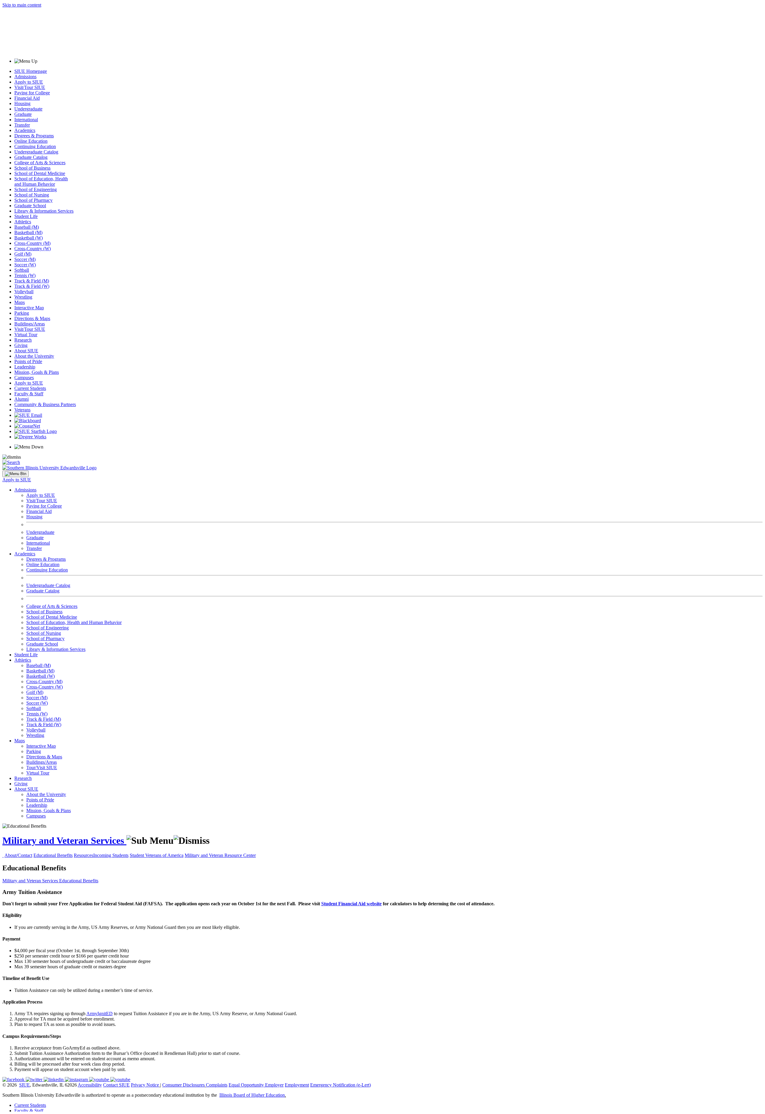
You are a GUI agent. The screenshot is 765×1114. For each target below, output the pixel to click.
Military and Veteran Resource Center (220, 855)
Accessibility (90, 1084)
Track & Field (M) (31, 280)
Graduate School (30, 205)
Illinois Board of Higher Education (252, 1095)
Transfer (22, 124)
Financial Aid (27, 98)
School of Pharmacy (33, 200)
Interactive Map (29, 307)
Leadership (24, 366)
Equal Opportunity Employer (256, 1084)
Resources (83, 855)
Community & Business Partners (45, 404)
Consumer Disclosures (183, 1084)
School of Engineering (35, 189)
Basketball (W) (28, 237)
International (26, 119)
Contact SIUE (116, 1084)
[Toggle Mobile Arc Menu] (15, 474)
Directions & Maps (32, 318)
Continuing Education (35, 146)
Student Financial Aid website (351, 903)
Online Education (31, 141)
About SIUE (26, 350)
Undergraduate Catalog (36, 151)
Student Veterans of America (156, 855)
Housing (22, 103)
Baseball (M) (26, 227)
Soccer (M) (25, 259)
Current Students (30, 388)
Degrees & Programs (34, 135)
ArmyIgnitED (99, 1013)
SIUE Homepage (30, 71)
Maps (19, 302)
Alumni (21, 399)
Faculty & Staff (28, 393)
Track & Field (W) (31, 286)
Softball (21, 270)
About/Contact (18, 855)
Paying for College (32, 92)
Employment (297, 1084)
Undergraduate (28, 108)
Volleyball (23, 291)
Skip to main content (21, 4)
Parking (21, 313)
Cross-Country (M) (32, 243)
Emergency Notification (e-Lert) (340, 1084)
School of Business (32, 167)
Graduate (23, 114)
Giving (20, 345)
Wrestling (23, 296)
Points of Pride (28, 361)
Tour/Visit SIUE (41, 767)
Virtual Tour (25, 334)
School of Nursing (31, 194)
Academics (24, 130)
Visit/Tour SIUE (29, 87)
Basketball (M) (28, 232)
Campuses (24, 377)
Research (23, 339)
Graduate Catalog (31, 157)
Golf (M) (22, 253)
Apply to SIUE (28, 81)
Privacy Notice (145, 1084)
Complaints (216, 1084)
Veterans (22, 409)
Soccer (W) (25, 264)
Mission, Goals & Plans (36, 372)
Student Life (26, 216)
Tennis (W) (25, 275)
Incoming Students (110, 855)
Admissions (25, 76)
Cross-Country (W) (32, 248)
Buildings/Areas (29, 323)
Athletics (22, 221)
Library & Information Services (44, 210)
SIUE (24, 1084)
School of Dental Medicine (39, 173)
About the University (34, 356)
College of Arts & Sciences (39, 162)
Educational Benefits (53, 855)
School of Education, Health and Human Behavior (41, 181)
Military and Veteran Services (64, 840)
